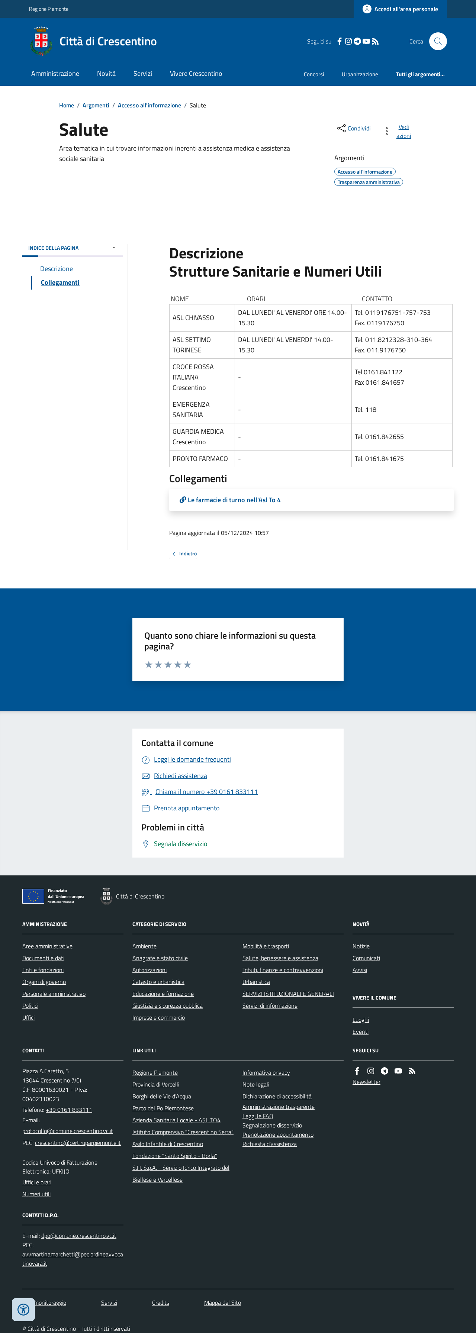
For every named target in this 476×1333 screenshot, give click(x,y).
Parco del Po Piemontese (163, 1108)
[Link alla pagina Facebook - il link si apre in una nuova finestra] (339, 41)
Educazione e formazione (163, 993)
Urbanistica (256, 981)
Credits (160, 1302)
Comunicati (366, 957)
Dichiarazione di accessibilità (277, 1096)
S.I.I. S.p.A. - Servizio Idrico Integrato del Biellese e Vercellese (180, 1173)
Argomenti (96, 105)
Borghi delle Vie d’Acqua (161, 1096)
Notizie (361, 946)
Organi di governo (44, 981)
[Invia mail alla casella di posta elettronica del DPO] (78, 1235)
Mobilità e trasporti (265, 946)
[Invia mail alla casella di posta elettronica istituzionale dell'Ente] (67, 1131)
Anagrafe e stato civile (160, 957)
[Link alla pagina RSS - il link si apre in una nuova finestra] (375, 41)
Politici (30, 1005)
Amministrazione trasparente (278, 1106)
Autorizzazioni (149, 969)
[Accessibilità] (23, 1310)
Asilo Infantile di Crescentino (167, 1143)
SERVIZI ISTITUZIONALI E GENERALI (288, 993)
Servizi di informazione (270, 1005)
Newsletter (366, 1081)
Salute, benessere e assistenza (280, 957)
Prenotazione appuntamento (277, 1134)
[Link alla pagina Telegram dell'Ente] (384, 1071)
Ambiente (144, 946)
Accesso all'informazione (149, 105)
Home (66, 105)
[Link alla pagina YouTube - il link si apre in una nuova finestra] (366, 41)
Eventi (361, 1031)
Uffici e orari (36, 1182)
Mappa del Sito (222, 1302)
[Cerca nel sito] (435, 41)
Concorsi (314, 74)
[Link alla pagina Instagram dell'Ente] (370, 1071)
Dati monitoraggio (44, 1302)
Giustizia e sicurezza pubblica (167, 1005)
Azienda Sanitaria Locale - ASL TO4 (176, 1120)
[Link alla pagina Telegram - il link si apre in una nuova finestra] (357, 41)
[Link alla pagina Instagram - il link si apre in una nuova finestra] (348, 41)
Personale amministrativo (54, 993)
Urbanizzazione (360, 74)
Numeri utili (36, 1194)
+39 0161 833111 (69, 1109)
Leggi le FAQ (257, 1115)
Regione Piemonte (48, 9)
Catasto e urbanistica (158, 981)
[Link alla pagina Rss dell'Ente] (412, 1071)
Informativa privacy (266, 1072)
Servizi (143, 73)
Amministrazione (55, 73)
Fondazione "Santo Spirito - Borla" (174, 1155)
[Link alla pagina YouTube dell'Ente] (398, 1071)
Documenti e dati (43, 957)
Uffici (28, 1017)
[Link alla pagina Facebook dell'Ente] (357, 1071)
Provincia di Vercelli (155, 1084)
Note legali (255, 1084)
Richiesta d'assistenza (269, 1143)
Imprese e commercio (158, 1017)
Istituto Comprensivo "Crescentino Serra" (183, 1131)
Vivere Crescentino (196, 73)
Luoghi (361, 1019)
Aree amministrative (47, 946)
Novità (106, 73)
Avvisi (360, 969)
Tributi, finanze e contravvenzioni (282, 969)
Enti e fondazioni (43, 969)
